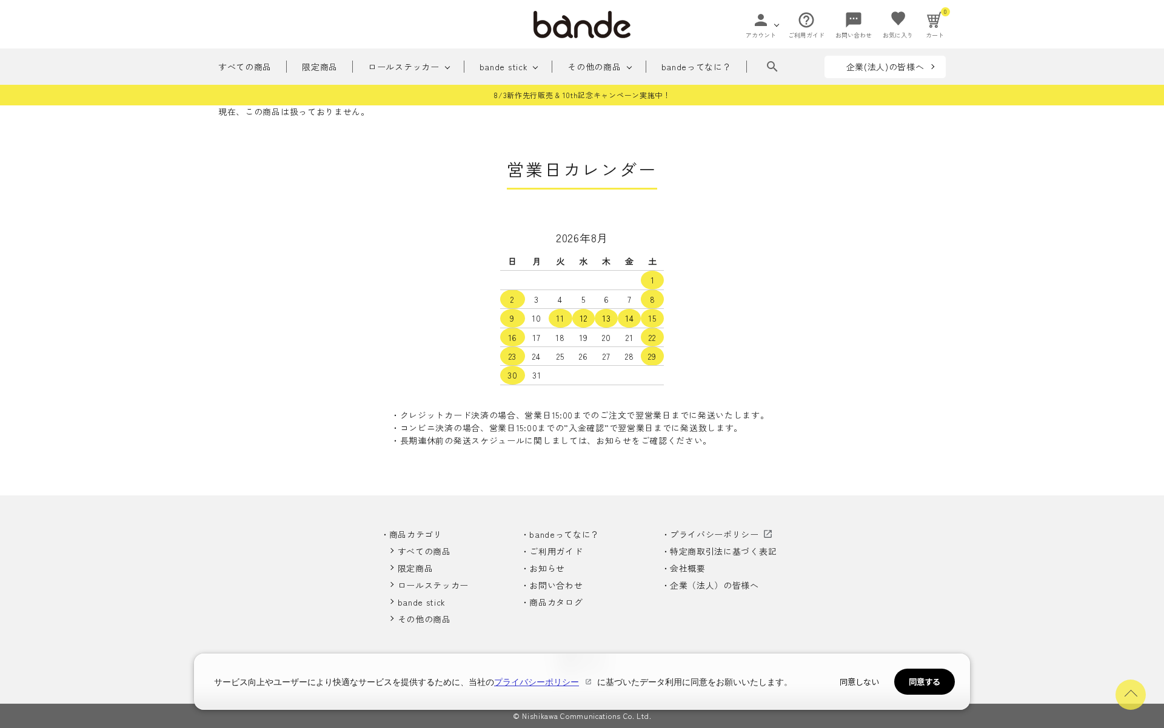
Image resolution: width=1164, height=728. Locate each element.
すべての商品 (245, 67)
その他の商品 (594, 67)
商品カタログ (556, 602)
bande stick (504, 67)
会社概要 (688, 568)
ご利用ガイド (556, 551)
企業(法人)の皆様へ (885, 67)
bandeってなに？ (696, 67)
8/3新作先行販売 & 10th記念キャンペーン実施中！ (582, 95)
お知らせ (547, 568)
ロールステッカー (404, 67)
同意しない (859, 681)
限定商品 (320, 67)
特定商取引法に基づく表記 (723, 551)
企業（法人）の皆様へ (714, 585)
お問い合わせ (556, 585)
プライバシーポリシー (714, 534)
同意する (924, 681)
